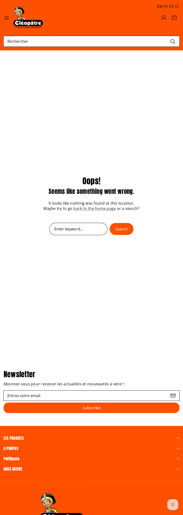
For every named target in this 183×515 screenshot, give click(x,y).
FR (165, 6)
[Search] (173, 41)
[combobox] (91, 41)
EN (159, 6)
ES (177, 6)
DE (171, 6)
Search (121, 229)
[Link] (28, 18)
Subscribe (92, 407)
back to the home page (94, 208)
